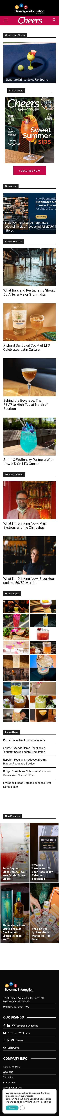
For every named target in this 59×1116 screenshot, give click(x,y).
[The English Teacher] (16, 647)
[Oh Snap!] (43, 701)
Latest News (11, 732)
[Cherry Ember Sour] (43, 633)
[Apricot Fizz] (43, 647)
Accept (12, 1108)
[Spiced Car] (16, 715)
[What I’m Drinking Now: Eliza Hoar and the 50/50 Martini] (29, 555)
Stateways (13, 1047)
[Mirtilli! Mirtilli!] (43, 606)
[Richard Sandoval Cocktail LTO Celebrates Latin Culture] (29, 322)
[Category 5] (16, 620)
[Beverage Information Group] (29, 8)
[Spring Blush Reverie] (43, 688)
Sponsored (11, 186)
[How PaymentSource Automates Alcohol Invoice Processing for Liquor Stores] (29, 213)
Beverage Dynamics (27, 1025)
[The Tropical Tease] (16, 633)
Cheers (19, 1040)
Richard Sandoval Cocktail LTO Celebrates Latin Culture (26, 347)
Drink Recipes (12, 593)
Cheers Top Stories (15, 35)
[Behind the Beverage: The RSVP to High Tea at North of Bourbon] (29, 377)
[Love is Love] (43, 674)
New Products (12, 816)
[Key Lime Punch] (43, 661)
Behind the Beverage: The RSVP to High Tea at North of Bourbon (25, 405)
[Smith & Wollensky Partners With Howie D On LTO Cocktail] (29, 437)
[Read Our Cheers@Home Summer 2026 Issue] (29, 130)
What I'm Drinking (14, 474)
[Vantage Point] (43, 620)
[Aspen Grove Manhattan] (16, 674)
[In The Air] (16, 661)
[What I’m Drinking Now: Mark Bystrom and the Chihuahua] (29, 500)
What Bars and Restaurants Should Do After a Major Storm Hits (29, 292)
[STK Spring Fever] (16, 701)
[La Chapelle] (16, 606)
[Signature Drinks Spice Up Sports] (29, 62)
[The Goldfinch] (16, 688)
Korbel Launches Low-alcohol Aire (24, 740)
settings (46, 1101)
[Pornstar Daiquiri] (43, 715)
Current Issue (16, 90)
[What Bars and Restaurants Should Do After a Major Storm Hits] (29, 267)
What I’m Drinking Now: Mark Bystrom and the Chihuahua (25, 525)
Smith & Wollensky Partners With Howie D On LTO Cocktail (28, 462)
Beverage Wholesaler (19, 1033)
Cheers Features (13, 241)
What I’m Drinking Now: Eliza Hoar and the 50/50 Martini (29, 581)
